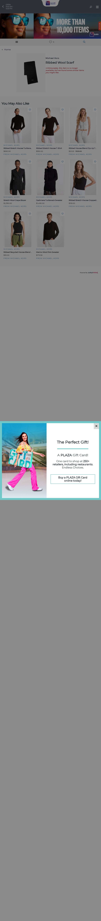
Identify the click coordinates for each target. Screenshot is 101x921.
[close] (96, 426)
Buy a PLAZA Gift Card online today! (72, 479)
